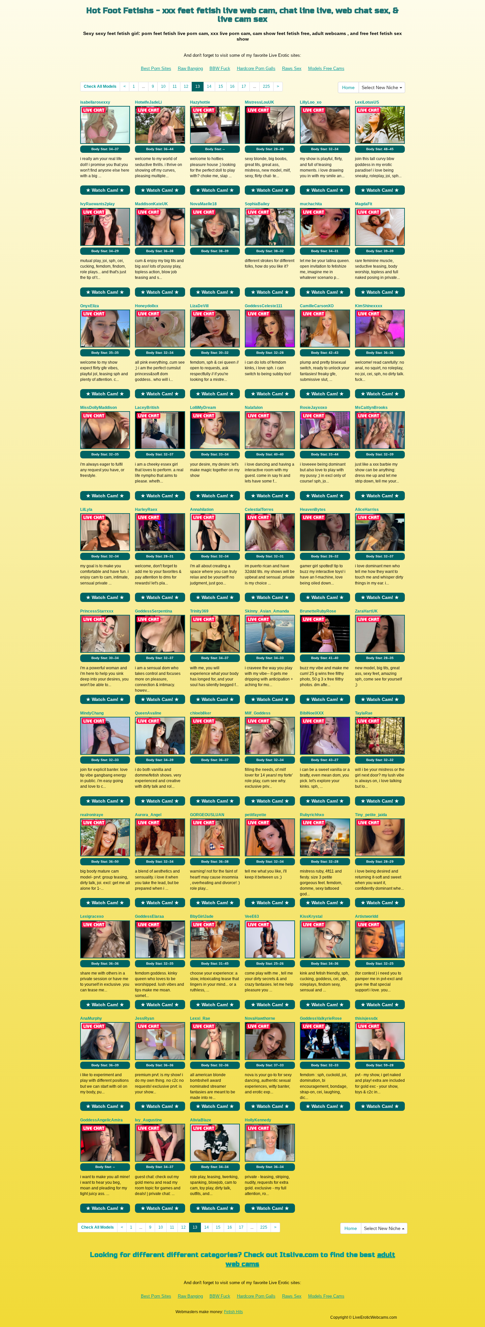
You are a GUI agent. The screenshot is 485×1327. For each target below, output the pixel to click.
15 (220, 86)
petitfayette (255, 815)
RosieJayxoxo (313, 407)
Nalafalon (254, 407)
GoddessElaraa (149, 916)
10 (163, 86)
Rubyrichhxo (312, 815)
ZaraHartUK (366, 611)
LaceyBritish (147, 407)
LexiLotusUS (367, 102)
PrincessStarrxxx (96, 611)
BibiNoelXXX (312, 713)
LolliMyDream (203, 407)
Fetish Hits (233, 1312)
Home (348, 87)
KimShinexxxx (368, 306)
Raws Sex (292, 68)
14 (209, 86)
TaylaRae (363, 713)
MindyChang (92, 713)
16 (232, 86)
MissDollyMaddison (98, 407)
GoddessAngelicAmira (101, 1120)
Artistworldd (366, 916)
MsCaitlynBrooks (371, 407)
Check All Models (100, 86)
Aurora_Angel (148, 815)
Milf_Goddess (258, 713)
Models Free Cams (326, 68)
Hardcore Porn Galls (256, 68)
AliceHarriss (367, 509)
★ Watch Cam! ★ (105, 190)
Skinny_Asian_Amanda (267, 611)
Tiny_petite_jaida (371, 815)
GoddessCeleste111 (263, 306)
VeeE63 (252, 916)
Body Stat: (105, 149)
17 (244, 86)
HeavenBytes (313, 509)
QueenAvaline (148, 713)
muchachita (311, 204)
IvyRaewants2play (97, 204)
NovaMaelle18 (203, 204)
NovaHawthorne (260, 1018)
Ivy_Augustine (148, 1120)
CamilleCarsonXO (317, 306)
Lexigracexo (92, 916)
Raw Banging (190, 68)
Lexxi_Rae (200, 1018)
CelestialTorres (259, 509)
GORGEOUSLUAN (207, 815)
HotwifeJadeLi (148, 102)
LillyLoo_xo (310, 102)
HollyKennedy (258, 1120)
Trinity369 (199, 611)
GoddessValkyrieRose (321, 1018)
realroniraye (91, 815)
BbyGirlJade (201, 916)
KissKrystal (311, 916)
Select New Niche (381, 87)
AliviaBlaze (200, 1120)
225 (266, 86)
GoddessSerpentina (153, 611)
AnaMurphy (91, 1018)
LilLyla (86, 509)
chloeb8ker (200, 713)
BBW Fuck (220, 68)
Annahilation (201, 509)
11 (175, 86)
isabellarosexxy (95, 102)
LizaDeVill (199, 306)
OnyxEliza (89, 306)
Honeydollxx (146, 306)
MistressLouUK (259, 102)
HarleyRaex (146, 509)
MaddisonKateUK (151, 204)
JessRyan (144, 1018)
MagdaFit (363, 204)
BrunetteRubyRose (318, 611)
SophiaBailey (257, 204)
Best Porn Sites (156, 68)
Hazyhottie (200, 102)
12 (186, 86)
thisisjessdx (366, 1018)
